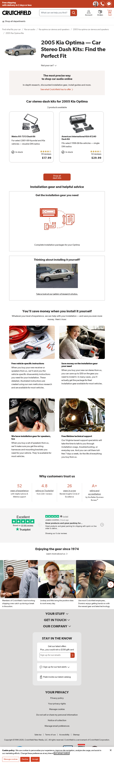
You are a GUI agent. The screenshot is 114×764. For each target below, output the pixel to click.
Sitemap (76, 735)
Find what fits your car (11, 29)
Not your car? (47, 65)
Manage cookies (57, 709)
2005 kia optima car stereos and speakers (91, 29)
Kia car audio (29, 29)
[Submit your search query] (73, 12)
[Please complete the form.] (72, 655)
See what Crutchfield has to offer (55, 89)
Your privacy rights (57, 704)
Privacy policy (57, 698)
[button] (110, 584)
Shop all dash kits (57, 177)
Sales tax (38, 735)
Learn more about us (56, 554)
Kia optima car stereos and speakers (54, 29)
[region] (57, 584)
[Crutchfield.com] (16, 13)
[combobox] (58, 12)
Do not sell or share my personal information (57, 715)
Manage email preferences (57, 726)
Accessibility (64, 735)
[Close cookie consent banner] (111, 750)
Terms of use (50, 735)
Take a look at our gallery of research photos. (57, 294)
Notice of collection (57, 720)
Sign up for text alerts (55, 667)
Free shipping (17, 4)
